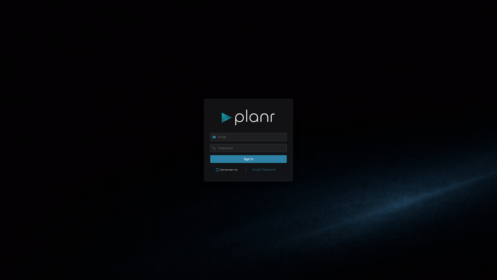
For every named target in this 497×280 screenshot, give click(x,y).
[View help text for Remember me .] (241, 169)
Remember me (228, 169)
